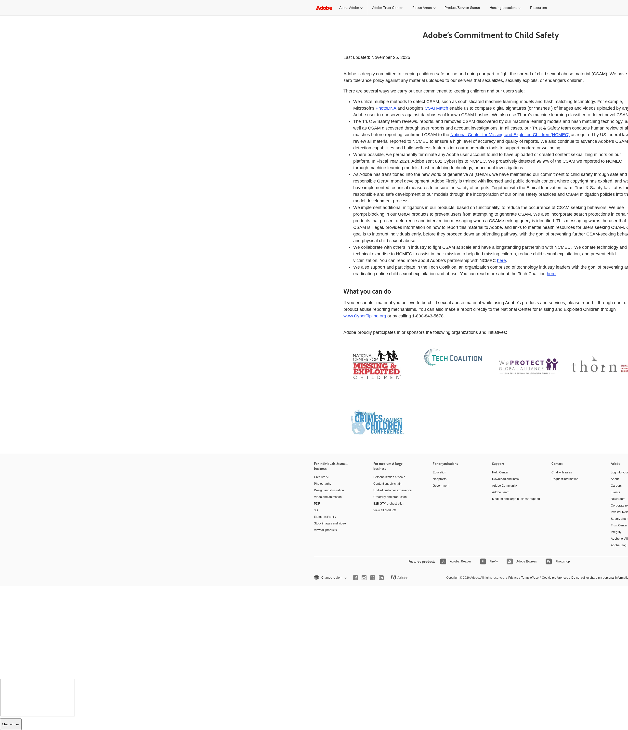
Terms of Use (530, 577)
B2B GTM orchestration (388, 503)
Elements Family (325, 517)
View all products (325, 530)
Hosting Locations (503, 8)
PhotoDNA (386, 108)
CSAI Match (436, 108)
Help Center (500, 472)
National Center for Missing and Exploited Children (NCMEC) (510, 134)
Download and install (506, 479)
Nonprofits (439, 479)
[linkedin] (381, 577)
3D (316, 510)
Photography (322, 483)
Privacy (513, 577)
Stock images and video (330, 523)
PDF (317, 503)
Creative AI (321, 477)
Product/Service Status (462, 8)
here (501, 260)
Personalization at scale (389, 477)
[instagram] (364, 577)
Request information (564, 479)
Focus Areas (422, 8)
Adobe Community (504, 485)
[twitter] (372, 577)
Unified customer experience (392, 490)
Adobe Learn (501, 492)
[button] (330, 577)
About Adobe (349, 8)
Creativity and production (390, 497)
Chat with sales (561, 472)
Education (439, 472)
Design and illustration (329, 490)
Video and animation (328, 497)
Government (441, 485)
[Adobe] (324, 7)
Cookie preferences (555, 577)
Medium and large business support (514, 499)
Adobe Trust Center (387, 8)
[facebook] (355, 577)
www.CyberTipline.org (364, 315)
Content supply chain (387, 483)
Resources (538, 8)
